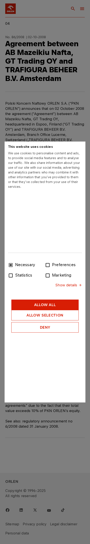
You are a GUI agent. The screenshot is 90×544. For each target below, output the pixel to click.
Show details (66, 285)
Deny (45, 327)
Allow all (45, 305)
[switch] (48, 264)
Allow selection (45, 315)
